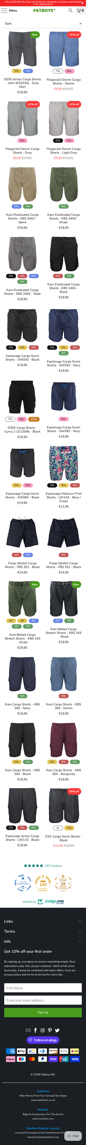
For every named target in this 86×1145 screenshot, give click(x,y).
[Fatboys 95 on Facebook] (35, 1030)
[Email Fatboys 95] (28, 1030)
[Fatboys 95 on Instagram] (43, 1030)
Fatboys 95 (48, 1074)
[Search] (71, 10)
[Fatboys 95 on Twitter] (57, 1030)
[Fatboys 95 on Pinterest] (50, 1030)
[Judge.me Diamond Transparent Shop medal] (18, 883)
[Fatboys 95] (43, 10)
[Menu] (2, 10)
